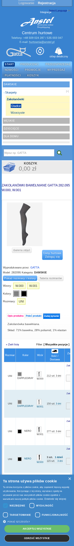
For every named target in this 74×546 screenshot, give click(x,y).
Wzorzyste (18, 112)
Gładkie (16, 106)
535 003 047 (55, 37)
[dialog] (37, 510)
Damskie (10, 84)
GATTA (34, 267)
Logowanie (26, 3)
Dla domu (11, 136)
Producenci (29, 64)
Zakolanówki (15, 99)
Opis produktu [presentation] (15, 316)
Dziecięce (11, 128)
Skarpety (11, 92)
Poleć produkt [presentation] (33, 316)
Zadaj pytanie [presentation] (51, 316)
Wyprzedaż (56, 70)
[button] (37, 521)
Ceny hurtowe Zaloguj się (52, 254)
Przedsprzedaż (58, 64)
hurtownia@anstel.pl (41, 41)
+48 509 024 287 (34, 37)
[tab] (15, 316)
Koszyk (33, 75)
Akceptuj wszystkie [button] (37, 528)
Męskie (9, 120)
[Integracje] (40, 52)
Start (9, 64)
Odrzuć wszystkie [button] (37, 538)
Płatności (13, 75)
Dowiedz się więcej (55, 499)
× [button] (69, 478)
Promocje (33, 70)
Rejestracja (46, 3)
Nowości (12, 70)
